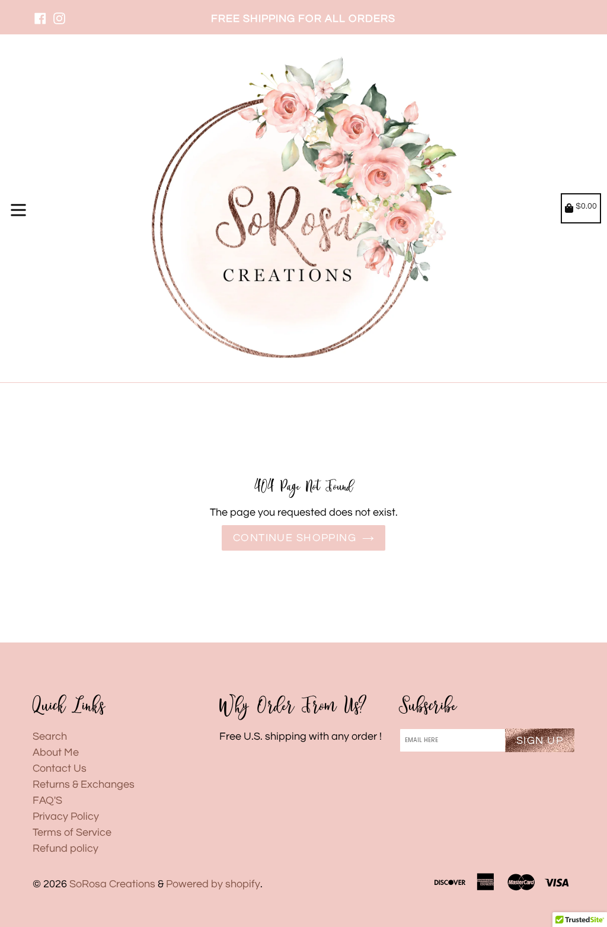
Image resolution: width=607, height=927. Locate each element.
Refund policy (65, 848)
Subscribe (428, 707)
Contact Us (60, 768)
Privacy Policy (66, 816)
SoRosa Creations (112, 884)
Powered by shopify (213, 884)
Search (50, 736)
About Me (56, 752)
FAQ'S (47, 800)
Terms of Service (72, 832)
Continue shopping (294, 538)
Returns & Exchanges (84, 784)
